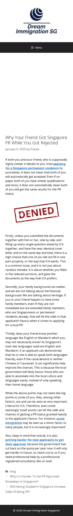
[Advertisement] (36, 91)
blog (13, 471)
